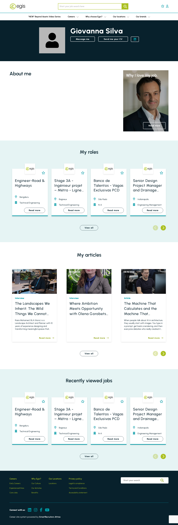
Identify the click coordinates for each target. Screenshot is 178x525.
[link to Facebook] (41, 510)
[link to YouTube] (47, 510)
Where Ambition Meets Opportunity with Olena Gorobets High (87, 308)
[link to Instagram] (35, 510)
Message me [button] (82, 39)
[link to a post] (34, 281)
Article (127, 298)
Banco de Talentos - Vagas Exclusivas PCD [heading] (109, 185)
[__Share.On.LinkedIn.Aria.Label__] (135, 39)
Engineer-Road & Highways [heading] (30, 182)
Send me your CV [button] (113, 39)
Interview (19, 298)
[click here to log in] (167, 6)
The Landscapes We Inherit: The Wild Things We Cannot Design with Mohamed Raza (32, 308)
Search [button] (125, 6)
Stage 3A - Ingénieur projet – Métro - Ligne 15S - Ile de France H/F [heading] (68, 185)
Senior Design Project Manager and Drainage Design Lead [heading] (147, 185)
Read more (154, 125)
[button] (162, 6)
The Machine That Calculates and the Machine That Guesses (140, 308)
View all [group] (89, 228)
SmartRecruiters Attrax (50, 517)
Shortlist (42, 172)
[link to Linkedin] (29, 510)
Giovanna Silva (96, 31)
